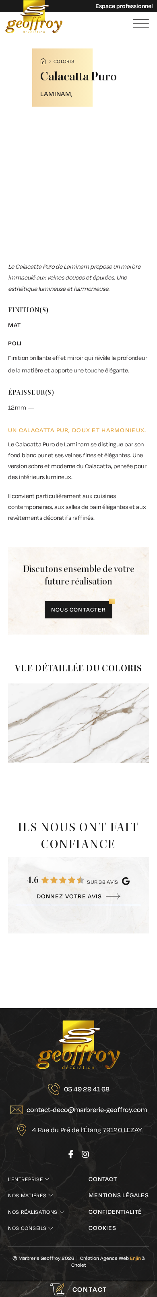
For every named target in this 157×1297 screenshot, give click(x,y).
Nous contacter (78, 609)
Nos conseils (27, 1228)
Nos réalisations (33, 1212)
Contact (103, 1179)
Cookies (102, 1228)
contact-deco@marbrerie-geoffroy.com (87, 1109)
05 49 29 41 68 (86, 1089)
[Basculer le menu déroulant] (47, 1179)
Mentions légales (119, 1195)
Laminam (55, 93)
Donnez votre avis (69, 896)
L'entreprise (25, 1179)
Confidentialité (115, 1211)
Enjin (135, 1258)
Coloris (64, 61)
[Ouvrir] (141, 24)
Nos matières (27, 1195)
